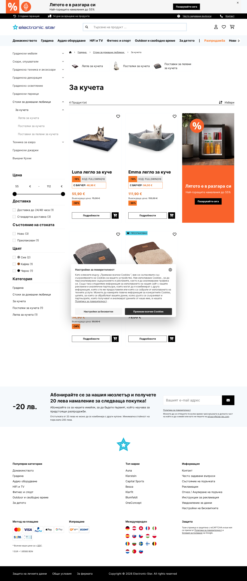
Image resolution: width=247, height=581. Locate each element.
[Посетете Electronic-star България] (134, 544)
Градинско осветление (28, 85)
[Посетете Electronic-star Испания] (128, 536)
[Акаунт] (216, 27)
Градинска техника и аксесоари (34, 69)
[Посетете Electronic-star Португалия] (134, 551)
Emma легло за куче (149, 172)
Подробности (91, 215)
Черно (26, 270)
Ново (23, 233)
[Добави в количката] (115, 215)
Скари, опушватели (25, 61)
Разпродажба (214, 40)
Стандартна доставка (34, 216)
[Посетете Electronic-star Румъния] (128, 544)
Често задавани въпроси (197, 16)
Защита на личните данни (30, 573)
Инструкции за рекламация (200, 497)
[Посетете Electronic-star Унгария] (148, 536)
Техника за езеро (24, 142)
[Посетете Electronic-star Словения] (141, 551)
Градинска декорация (27, 77)
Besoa (129, 486)
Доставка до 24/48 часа (35, 209)
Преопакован (28, 240)
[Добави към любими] (118, 116)
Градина (18, 287)
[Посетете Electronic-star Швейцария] (141, 528)
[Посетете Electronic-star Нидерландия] (128, 551)
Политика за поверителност (177, 410)
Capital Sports (135, 481)
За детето (19, 502)
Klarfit (129, 492)
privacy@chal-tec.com (218, 416)
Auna (129, 470)
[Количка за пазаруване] (232, 27)
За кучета (21, 110)
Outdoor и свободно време (30, 497)
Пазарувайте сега (186, 6)
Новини (234, 40)
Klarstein (131, 476)
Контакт (229, 16)
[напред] (238, 40)
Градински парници (26, 93)
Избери (229, 102)
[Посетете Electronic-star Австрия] (134, 528)
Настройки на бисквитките (200, 508)
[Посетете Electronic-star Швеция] (141, 544)
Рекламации (190, 486)
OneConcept (133, 502)
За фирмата (85, 573)
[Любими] (224, 27)
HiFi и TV (18, 486)
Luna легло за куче (92, 172)
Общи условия (62, 573)
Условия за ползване (192, 533)
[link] (95, 139)
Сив (25, 257)
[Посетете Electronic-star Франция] (148, 528)
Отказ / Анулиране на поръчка (202, 492)
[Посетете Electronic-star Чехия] (141, 536)
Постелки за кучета (31, 126)
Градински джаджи (25, 150)
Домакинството (23, 470)
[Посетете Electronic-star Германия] (128, 528)
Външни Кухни (22, 158)
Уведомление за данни (197, 502)
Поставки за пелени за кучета (38, 134)
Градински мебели (25, 53)
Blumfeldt (132, 497)
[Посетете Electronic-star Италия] (154, 528)
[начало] (73, 52)
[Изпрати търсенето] (86, 27)
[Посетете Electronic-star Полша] (154, 536)
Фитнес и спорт (23, 492)
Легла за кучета (28, 118)
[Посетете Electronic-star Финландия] (148, 544)
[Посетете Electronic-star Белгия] (154, 544)
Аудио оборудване (25, 481)
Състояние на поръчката (198, 481)
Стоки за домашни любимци (32, 101)
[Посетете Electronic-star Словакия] (134, 536)
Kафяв (26, 264)
